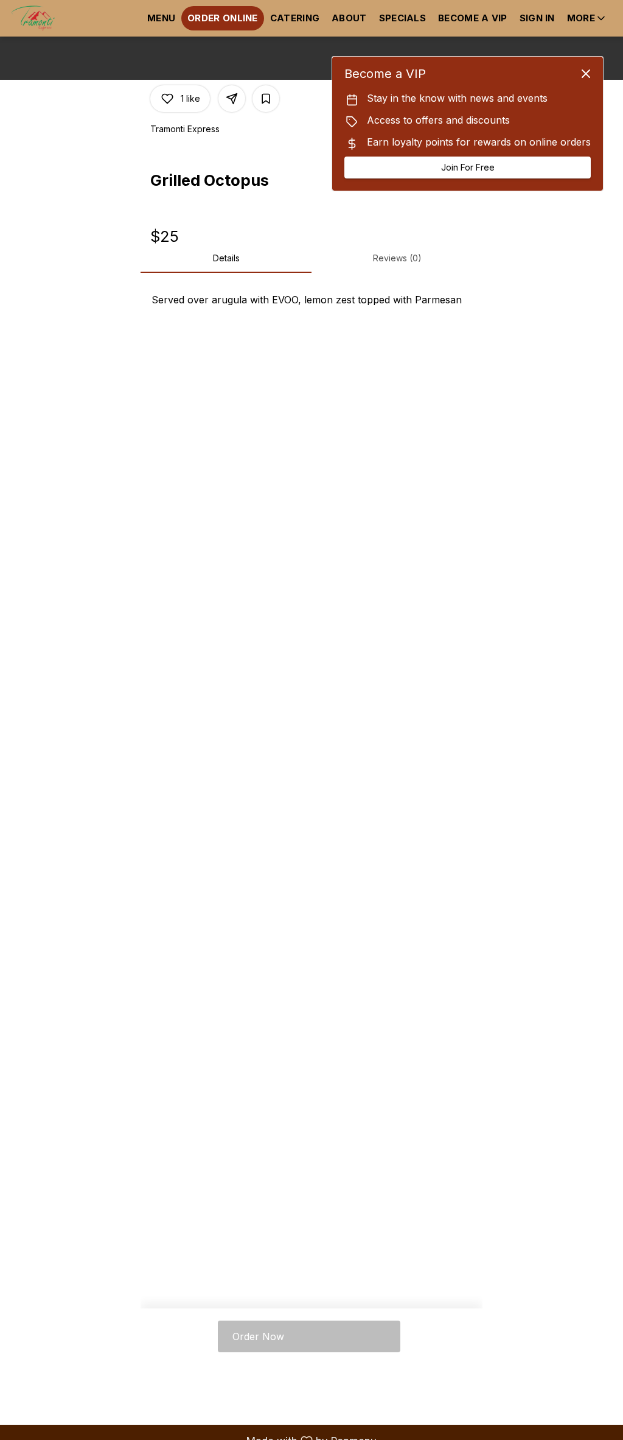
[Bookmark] (265, 98)
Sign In (537, 18)
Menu (161, 18)
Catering (294, 18)
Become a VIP (472, 18)
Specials (402, 18)
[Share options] (231, 98)
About (349, 18)
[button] (587, 18)
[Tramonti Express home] (64, 18)
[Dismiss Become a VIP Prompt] (586, 73)
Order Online (222, 18)
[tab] (226, 258)
